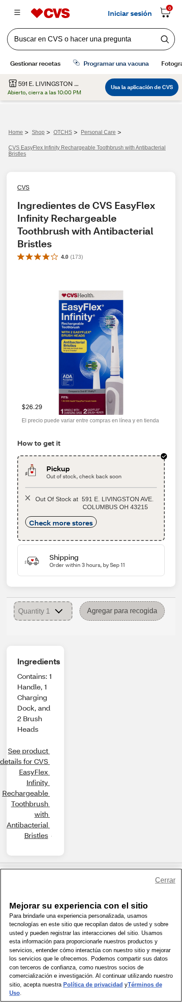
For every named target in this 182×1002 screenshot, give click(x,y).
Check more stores (61, 522)
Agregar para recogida (122, 611)
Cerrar (165, 880)
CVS (23, 187)
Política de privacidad (93, 984)
